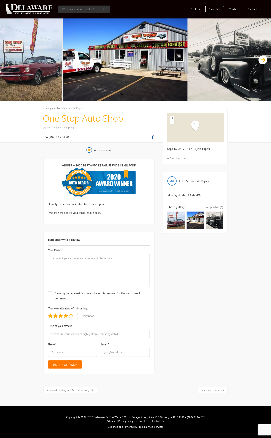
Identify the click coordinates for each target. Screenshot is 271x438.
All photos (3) (214, 207)
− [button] (172, 121)
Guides (233, 9)
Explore (195, 9)
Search (213, 9)
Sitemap (111, 421)
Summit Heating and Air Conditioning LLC (71, 390)
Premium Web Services (150, 426)
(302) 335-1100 (59, 137)
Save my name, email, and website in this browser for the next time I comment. (97, 295)
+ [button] (172, 118)
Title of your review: (60, 326)
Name (52, 344)
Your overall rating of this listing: (68, 308)
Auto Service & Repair (70, 108)
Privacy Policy (125, 421)
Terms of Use (142, 421)
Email (105, 344)
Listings (48, 108)
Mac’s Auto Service (211, 390)
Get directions (178, 158)
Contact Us (254, 9)
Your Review (55, 250)
